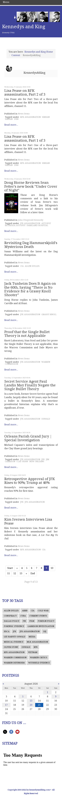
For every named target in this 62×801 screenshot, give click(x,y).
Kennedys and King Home (39, 51)
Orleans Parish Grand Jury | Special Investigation (28, 438)
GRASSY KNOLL (49, 314)
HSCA (6, 631)
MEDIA (32, 636)
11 (8, 573)
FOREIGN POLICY (46, 621)
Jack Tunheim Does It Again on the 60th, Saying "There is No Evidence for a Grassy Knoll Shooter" (30, 289)
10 (52, 568)
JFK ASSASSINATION (30, 223)
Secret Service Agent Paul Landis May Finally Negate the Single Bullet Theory (30, 385)
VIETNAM (32, 652)
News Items (24, 114)
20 (31, 705)
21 (39, 705)
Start (10, 568)
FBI (24, 621)
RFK (36, 647)
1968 (16, 119)
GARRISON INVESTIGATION (41, 626)
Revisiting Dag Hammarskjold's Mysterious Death (30, 245)
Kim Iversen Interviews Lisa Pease (28, 521)
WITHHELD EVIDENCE (39, 663)
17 (6, 705)
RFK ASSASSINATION (30, 117)
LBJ (44, 631)
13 (21, 573)
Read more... (11, 124)
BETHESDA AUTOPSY (15, 225)
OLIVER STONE (11, 647)
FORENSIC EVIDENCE (14, 626)
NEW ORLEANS (36, 461)
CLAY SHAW (22, 461)
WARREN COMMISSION (15, 657)
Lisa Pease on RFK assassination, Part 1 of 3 (24, 138)
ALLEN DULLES (32, 266)
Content (15, 55)
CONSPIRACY (10, 616)
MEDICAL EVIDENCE (13, 642)
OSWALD (45, 419)
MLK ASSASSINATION (37, 642)
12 (14, 573)
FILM (31, 621)
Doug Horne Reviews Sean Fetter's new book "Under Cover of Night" (30, 186)
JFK (43, 459)
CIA (22, 266)
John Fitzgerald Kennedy (30, 220)
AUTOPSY (46, 223)
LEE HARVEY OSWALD (14, 636)
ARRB (24, 610)
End (33, 573)
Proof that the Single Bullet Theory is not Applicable (27, 334)
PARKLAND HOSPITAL (37, 225)
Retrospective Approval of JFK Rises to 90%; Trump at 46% (29, 481)
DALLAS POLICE (11, 621)
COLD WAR (43, 610)
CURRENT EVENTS (38, 616)
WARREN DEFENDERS (14, 663)
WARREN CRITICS (38, 657)
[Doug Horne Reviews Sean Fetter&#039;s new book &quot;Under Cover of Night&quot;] (11, 203)
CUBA (23, 616)
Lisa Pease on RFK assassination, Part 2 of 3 (24, 92)
